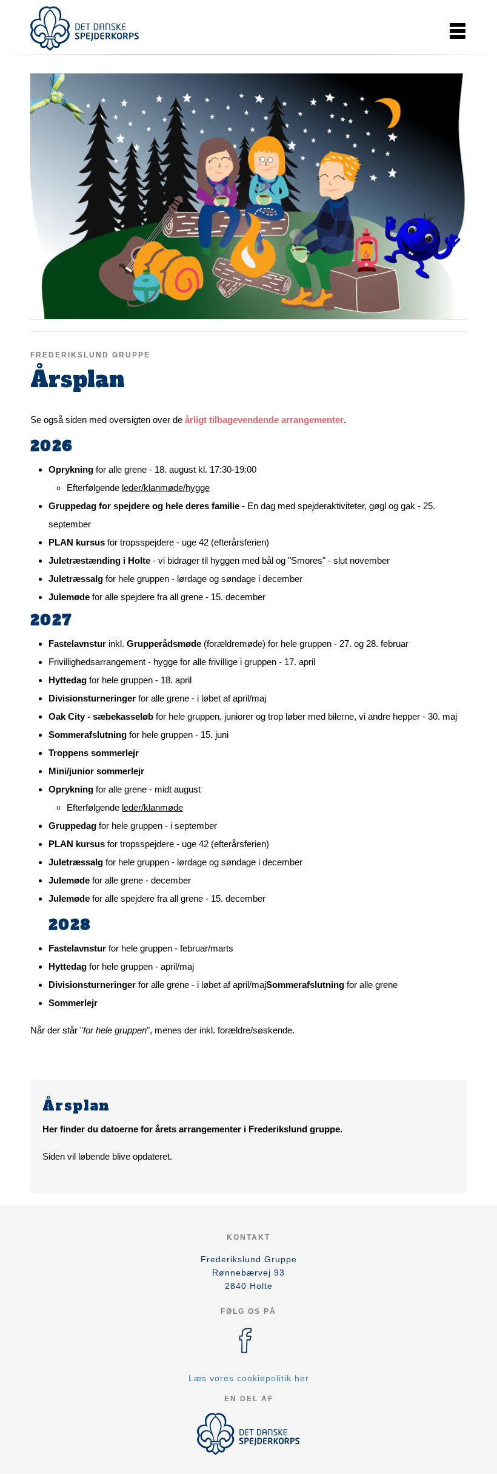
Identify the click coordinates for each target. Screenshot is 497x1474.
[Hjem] (84, 28)
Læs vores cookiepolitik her (248, 1378)
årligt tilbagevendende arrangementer (264, 419)
